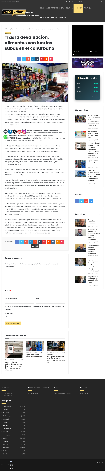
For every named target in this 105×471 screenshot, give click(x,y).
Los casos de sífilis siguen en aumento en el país (93, 134)
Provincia (87, 8)
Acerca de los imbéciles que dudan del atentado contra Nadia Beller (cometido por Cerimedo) (94, 265)
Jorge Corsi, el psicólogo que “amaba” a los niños (93, 280)
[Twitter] (72, 2)
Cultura (54, 17)
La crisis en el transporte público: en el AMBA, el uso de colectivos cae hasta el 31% (56, 359)
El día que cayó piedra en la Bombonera (93, 222)
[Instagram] (66, 2)
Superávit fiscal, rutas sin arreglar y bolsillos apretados (94, 249)
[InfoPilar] (20, 13)
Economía (78, 8)
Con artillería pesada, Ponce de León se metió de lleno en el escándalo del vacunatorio (94, 175)
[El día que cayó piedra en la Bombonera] (80, 223)
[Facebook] (75, 2)
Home (8, 29)
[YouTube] (69, 2)
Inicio (42, 8)
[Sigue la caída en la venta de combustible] (35, 346)
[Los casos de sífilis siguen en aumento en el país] (80, 134)
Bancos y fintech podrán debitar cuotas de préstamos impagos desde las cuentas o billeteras (94, 149)
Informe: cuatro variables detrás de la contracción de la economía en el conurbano (94, 121)
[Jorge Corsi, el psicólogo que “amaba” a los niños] (80, 279)
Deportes (62, 17)
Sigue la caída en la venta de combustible (34, 356)
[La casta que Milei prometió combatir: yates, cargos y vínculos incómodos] (80, 232)
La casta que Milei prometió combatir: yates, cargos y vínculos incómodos (94, 235)
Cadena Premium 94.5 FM (55, 8)
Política (69, 8)
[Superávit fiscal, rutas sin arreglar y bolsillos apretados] (80, 248)
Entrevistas (44, 17)
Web (37, 298)
